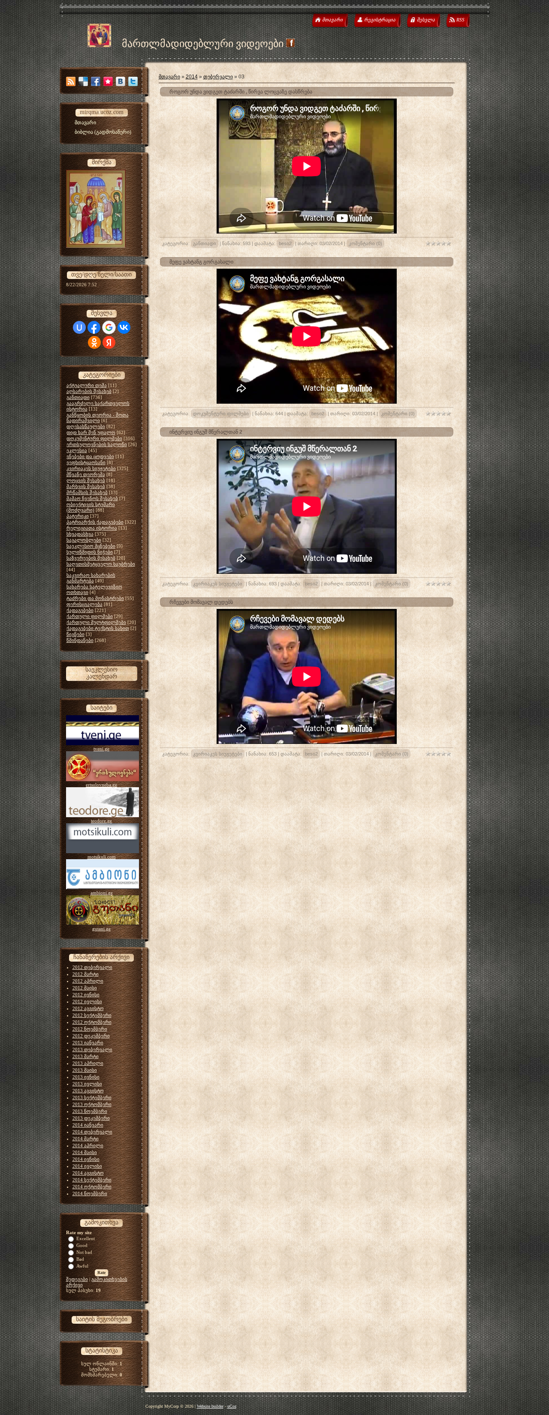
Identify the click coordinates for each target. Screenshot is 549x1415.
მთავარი (169, 77)
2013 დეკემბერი (91, 1118)
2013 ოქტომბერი (92, 1104)
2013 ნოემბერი (89, 1111)
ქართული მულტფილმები (96, 622)
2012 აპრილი (87, 980)
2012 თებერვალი (92, 967)
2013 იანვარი (87, 1042)
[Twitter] (133, 81)
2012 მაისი (84, 987)
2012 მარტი (85, 974)
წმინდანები (80, 640)
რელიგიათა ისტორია (91, 528)
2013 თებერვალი (92, 1049)
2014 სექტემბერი (92, 1179)
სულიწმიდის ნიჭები (89, 552)
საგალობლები (83, 540)
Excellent (85, 1238)
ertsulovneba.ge (101, 784)
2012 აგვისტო (88, 1008)
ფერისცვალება (84, 604)
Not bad (84, 1252)
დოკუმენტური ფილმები (94, 438)
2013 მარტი (85, 1056)
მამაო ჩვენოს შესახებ (92, 498)
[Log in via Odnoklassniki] (94, 342)
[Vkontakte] (120, 81)
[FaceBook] (95, 81)
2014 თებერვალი (92, 1131)
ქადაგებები (80, 610)
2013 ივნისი (86, 1076)
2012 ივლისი (87, 1001)
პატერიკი (77, 516)
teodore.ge (101, 820)
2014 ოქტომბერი (92, 1186)
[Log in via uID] (79, 327)
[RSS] (70, 81)
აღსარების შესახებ (89, 391)
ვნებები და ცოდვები (90, 456)
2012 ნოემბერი (89, 1028)
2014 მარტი (85, 1138)
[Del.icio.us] (83, 81)
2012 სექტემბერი (92, 1015)
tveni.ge (101, 748)
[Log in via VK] (124, 327)
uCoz (231, 1406)
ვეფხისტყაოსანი (86, 462)
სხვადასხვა (80, 534)
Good (81, 1245)
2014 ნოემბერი (89, 1193)
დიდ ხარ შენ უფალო (90, 432)
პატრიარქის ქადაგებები (95, 522)
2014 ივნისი (86, 1159)
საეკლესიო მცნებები (90, 546)
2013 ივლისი (87, 1083)
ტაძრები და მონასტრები (95, 598)
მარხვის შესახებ (85, 486)
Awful (82, 1265)
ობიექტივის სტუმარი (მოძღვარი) (90, 507)
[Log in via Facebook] (93, 327)
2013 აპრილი (87, 1063)
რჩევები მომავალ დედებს (201, 602)
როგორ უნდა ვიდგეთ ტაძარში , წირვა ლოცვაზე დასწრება (240, 92)
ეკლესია (76, 450)
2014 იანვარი (87, 1124)
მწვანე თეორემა (85, 474)
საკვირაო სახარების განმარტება (90, 578)
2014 (192, 77)
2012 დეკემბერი (91, 1035)
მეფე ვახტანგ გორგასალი (201, 262)
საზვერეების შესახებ (90, 558)
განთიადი (78, 397)
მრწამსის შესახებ (87, 492)
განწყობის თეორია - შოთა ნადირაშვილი (97, 417)
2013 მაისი (84, 1070)
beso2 (285, 243)
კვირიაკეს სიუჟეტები (91, 468)
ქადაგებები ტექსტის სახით (97, 628)
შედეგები (77, 1279)
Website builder (210, 1406)
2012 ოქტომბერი (92, 1022)
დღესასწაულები (85, 426)
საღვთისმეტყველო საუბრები (100, 564)
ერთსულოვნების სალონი (96, 444)
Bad (80, 1259)
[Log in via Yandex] (109, 342)
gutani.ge (101, 928)
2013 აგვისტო (88, 1090)
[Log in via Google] (109, 327)
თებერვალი (218, 77)
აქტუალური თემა (86, 385)
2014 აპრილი (87, 1145)
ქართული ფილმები (89, 616)
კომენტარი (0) (365, 243)
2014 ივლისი (87, 1166)
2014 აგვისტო (88, 1172)
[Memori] (108, 81)
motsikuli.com (101, 856)
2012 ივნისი (86, 994)
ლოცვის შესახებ (85, 480)
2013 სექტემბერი (92, 1097)
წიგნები (75, 634)
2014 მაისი (84, 1152)
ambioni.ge (101, 892)
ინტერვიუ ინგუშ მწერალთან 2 (205, 432)
